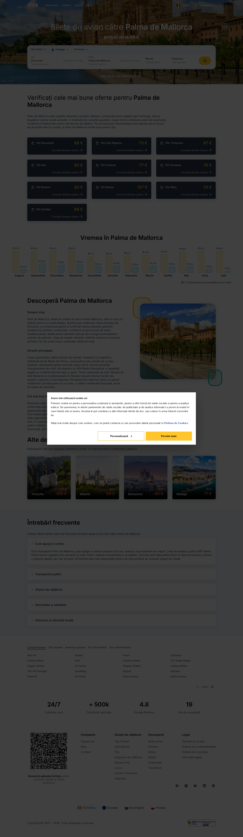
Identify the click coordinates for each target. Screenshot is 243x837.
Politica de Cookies (176, 423)
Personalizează (119, 436)
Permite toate (169, 436)
